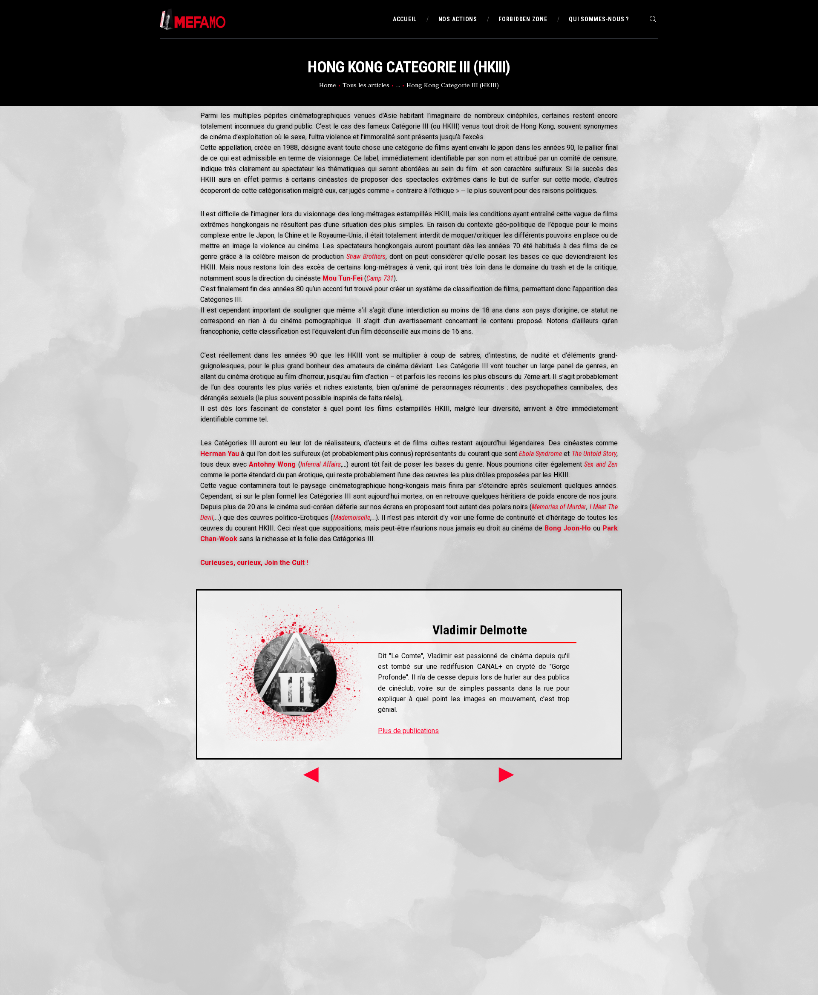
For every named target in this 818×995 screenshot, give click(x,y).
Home (327, 85)
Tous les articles (366, 85)
